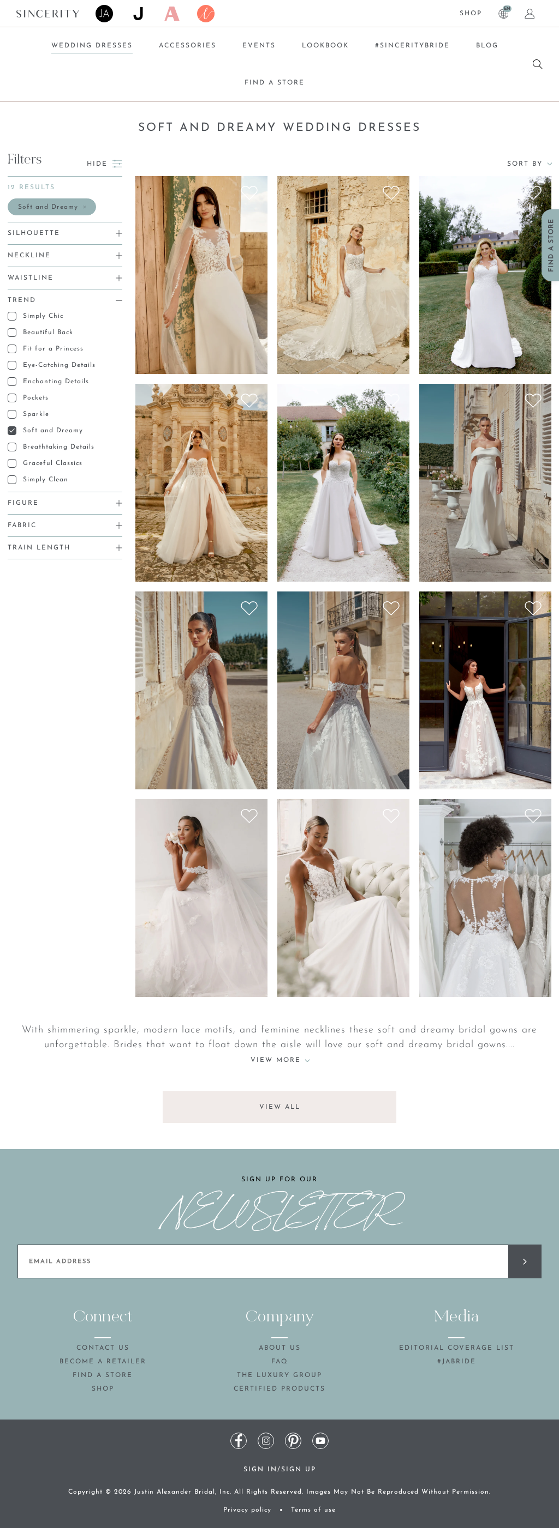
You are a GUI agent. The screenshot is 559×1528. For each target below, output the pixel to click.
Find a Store (275, 83)
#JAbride (456, 1361)
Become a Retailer (103, 1361)
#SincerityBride (412, 46)
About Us (280, 1348)
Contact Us (102, 1348)
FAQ (279, 1361)
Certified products (279, 1389)
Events (259, 46)
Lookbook (325, 46)
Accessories (187, 46)
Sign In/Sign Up (279, 1469)
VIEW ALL (279, 1107)
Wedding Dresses (92, 46)
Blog (487, 46)
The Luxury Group (279, 1375)
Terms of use (313, 1510)
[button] (52, 206)
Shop (471, 13)
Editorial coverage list (456, 1348)
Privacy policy (247, 1510)
